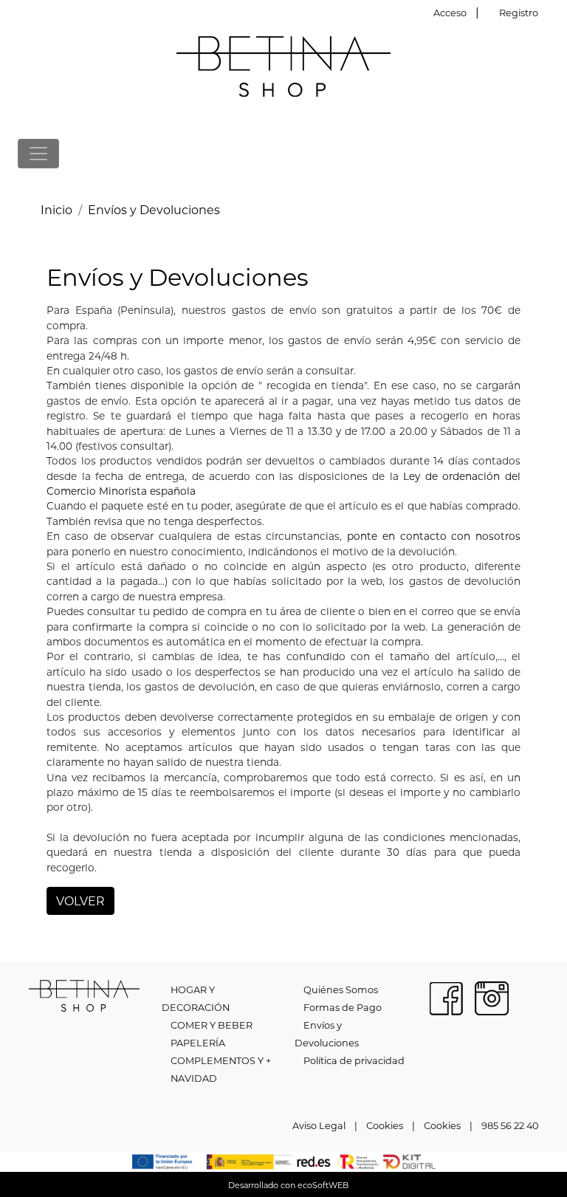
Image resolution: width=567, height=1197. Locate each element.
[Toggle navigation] (38, 153)
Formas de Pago (342, 1007)
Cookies (384, 1125)
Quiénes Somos (340, 989)
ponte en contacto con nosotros (433, 536)
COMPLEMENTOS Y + (221, 1060)
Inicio (56, 209)
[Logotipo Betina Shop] (283, 64)
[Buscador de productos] (520, 153)
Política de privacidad (354, 1060)
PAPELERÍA (198, 1043)
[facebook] (445, 996)
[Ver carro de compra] (543, 153)
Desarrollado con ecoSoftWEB (287, 1185)
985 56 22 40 (509, 1125)
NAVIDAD (194, 1078)
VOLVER (80, 900)
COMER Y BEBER (211, 1025)
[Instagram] (491, 996)
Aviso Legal (319, 1125)
